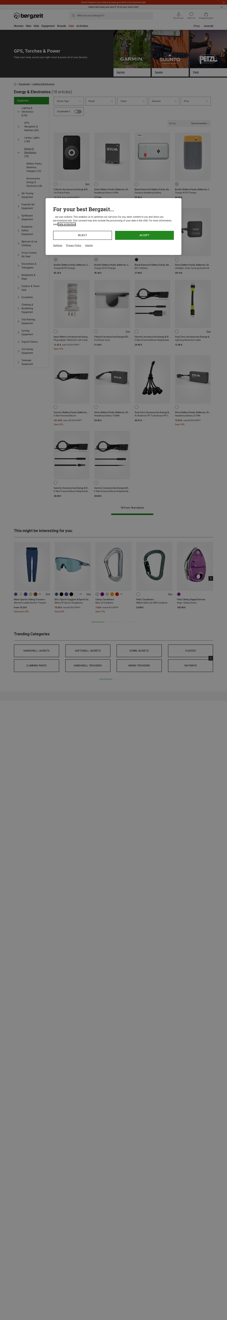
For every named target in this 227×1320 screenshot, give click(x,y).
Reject (82, 235)
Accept (144, 235)
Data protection (67, 224)
